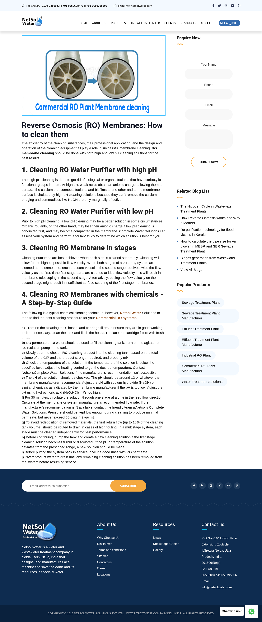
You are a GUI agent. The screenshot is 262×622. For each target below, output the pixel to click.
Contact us (104, 562)
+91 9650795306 (97, 5)
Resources (188, 23)
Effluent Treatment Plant (200, 329)
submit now (208, 162)
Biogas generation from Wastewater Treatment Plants (207, 260)
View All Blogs (191, 270)
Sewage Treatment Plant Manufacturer (201, 315)
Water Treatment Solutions (202, 382)
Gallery (158, 550)
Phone (208, 84)
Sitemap (102, 556)
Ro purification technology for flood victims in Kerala (207, 232)
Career (101, 568)
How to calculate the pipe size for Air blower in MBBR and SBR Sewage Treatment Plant (208, 246)
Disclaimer (104, 543)
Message (209, 125)
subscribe (128, 486)
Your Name (208, 64)
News (157, 537)
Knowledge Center (145, 23)
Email (209, 105)
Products (118, 23)
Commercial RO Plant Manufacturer (198, 368)
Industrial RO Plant (196, 355)
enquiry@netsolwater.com (135, 5)
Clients (170, 23)
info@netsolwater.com (217, 587)
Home (83, 23)
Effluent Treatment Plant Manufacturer (200, 342)
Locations (103, 574)
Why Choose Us (108, 537)
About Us (99, 23)
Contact (207, 23)
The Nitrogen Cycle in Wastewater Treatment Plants (206, 208)
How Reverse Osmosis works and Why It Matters (210, 220)
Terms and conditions (111, 550)
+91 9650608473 (73, 5)
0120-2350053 (51, 5)
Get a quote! (229, 23)
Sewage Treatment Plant (201, 302)
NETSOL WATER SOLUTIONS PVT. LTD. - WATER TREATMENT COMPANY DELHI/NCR (128, 613)
